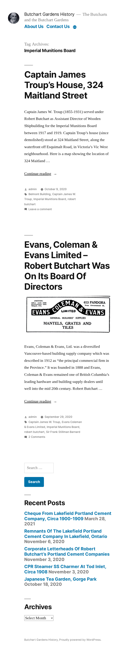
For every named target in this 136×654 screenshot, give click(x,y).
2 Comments (37, 437)
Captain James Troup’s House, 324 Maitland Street (63, 85)
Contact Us (58, 26)
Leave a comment (40, 209)
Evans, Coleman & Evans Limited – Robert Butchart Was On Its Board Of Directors (67, 265)
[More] (75, 27)
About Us (34, 26)
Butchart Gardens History (49, 14)
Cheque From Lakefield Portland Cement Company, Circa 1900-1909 (67, 516)
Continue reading (40, 173)
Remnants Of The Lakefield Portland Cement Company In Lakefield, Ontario (65, 533)
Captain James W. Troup (44, 422)
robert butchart (34, 432)
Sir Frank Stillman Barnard (63, 432)
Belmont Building (40, 194)
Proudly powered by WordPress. (80, 639)
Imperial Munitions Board (49, 199)
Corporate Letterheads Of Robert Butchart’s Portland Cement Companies (67, 551)
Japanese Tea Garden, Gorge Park (60, 579)
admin (33, 189)
